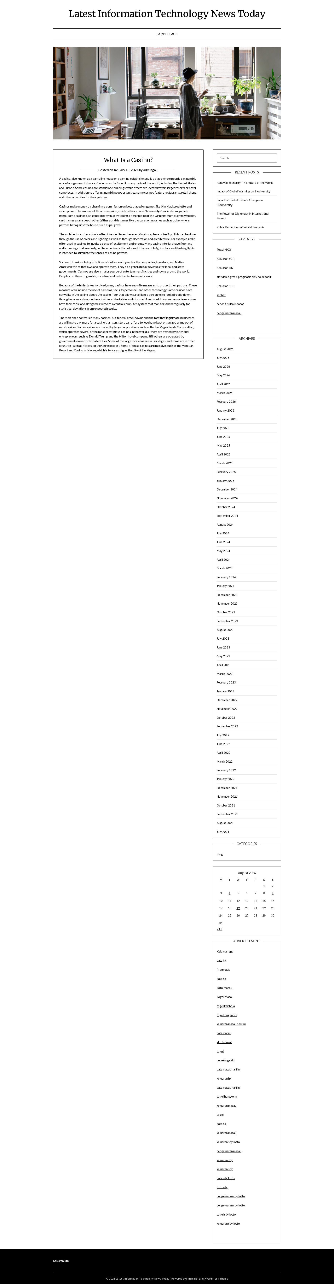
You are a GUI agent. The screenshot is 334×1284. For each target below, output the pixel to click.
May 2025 (223, 445)
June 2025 (223, 436)
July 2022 (223, 735)
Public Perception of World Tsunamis (240, 227)
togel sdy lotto (226, 1214)
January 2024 (225, 586)
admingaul (150, 170)
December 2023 (227, 594)
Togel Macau (225, 997)
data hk (221, 960)
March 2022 (225, 761)
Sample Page (167, 34)
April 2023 (223, 665)
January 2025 (225, 480)
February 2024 (226, 577)
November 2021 (227, 796)
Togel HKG (224, 249)
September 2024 (227, 515)
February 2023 (226, 682)
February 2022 (226, 770)
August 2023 (225, 629)
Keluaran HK (225, 267)
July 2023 (223, 638)
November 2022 (227, 708)
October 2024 (226, 507)
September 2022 (227, 726)
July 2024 (223, 533)
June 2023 (223, 647)
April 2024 (223, 559)
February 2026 (226, 401)
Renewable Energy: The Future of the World (245, 182)
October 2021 (226, 805)
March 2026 (225, 393)
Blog (220, 854)
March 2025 (225, 463)
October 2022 (226, 717)
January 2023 (225, 691)
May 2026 (223, 375)
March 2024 (225, 568)
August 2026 (225, 349)
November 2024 (227, 498)
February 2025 (226, 471)
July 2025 (223, 428)
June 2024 (223, 542)
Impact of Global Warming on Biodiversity (243, 191)
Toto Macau (224, 987)
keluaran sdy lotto (228, 1223)
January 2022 (225, 779)
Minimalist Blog (195, 1278)
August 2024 (225, 524)
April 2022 (223, 752)
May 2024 (223, 551)
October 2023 (226, 612)
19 (238, 908)
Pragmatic (223, 969)
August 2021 (225, 822)
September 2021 (227, 814)
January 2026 (225, 410)
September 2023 (227, 621)
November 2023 (227, 603)
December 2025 (227, 419)
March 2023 (225, 673)
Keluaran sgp (225, 951)
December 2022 (227, 700)
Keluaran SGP (225, 258)
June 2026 (223, 366)
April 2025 (223, 454)
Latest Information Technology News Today (167, 14)
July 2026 (223, 357)
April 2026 (223, 384)
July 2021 (223, 831)
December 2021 (227, 787)
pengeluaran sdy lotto (231, 1205)
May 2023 (223, 656)
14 (255, 900)
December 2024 (227, 489)
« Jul (219, 929)
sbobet (221, 295)
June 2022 (223, 744)
